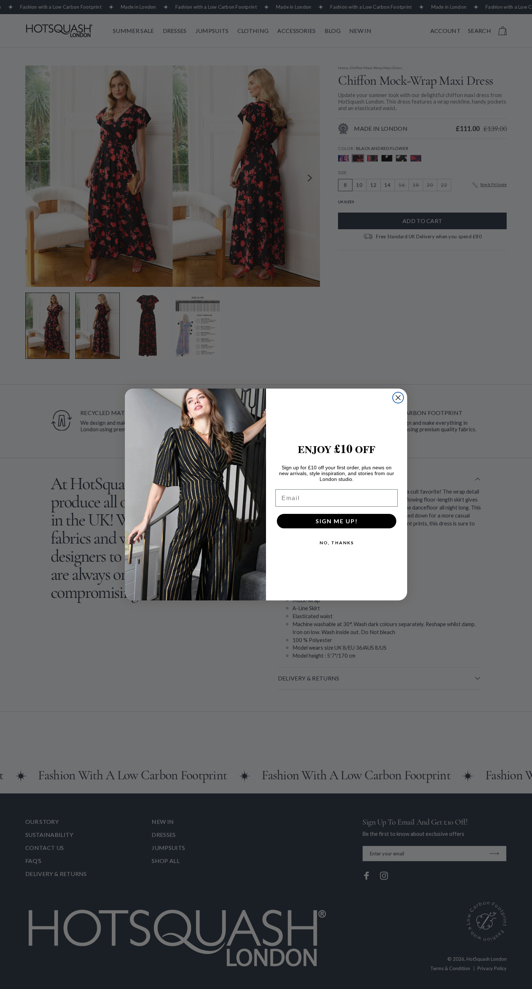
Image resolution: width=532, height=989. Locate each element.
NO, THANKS (337, 542)
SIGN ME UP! (337, 520)
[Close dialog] (398, 397)
